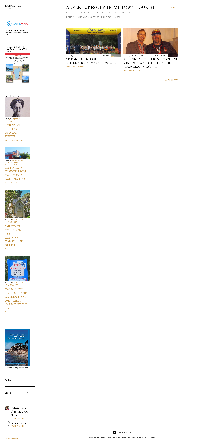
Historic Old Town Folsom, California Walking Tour (16, 173)
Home (69, 17)
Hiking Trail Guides (110, 17)
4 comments (15, 249)
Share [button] (68, 67)
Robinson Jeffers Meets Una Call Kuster (15, 130)
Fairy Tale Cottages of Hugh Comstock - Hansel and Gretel (14, 235)
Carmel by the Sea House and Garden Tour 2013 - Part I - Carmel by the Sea (16, 298)
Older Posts (171, 80)
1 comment (15, 312)
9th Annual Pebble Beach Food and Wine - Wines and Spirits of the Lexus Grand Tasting (150, 63)
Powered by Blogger (124, 432)
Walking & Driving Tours (86, 17)
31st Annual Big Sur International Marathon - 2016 (91, 61)
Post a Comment (78, 67)
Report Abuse (11, 438)
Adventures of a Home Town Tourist (110, 7)
